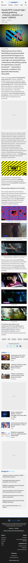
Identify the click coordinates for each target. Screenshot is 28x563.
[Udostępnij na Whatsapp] (14, 346)
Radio (21, 5)
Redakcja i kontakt (22, 545)
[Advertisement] (14, 115)
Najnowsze (4, 5)
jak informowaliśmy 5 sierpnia (12, 328)
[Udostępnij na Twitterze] (11, 346)
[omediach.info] (14, 521)
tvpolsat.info (14, 555)
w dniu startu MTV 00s (12, 328)
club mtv (4, 339)
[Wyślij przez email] (20, 346)
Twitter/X (16, 528)
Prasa (26, 5)
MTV (9, 339)
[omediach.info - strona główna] (14, 2)
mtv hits (14, 339)
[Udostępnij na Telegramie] (17, 346)
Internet (16, 5)
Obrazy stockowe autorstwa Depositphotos (14, 530)
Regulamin (24, 547)
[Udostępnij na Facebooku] (7, 346)
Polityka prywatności (22, 549)
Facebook (11, 528)
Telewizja (10, 5)
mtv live (20, 339)
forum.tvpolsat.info (14, 557)
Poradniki (24, 537)
